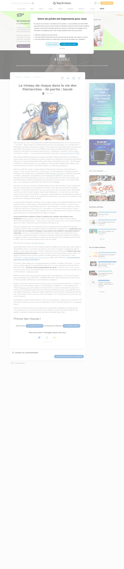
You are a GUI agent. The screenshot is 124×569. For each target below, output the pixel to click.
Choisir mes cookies (53, 44)
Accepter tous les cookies (68, 44)
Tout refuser (62, 48)
